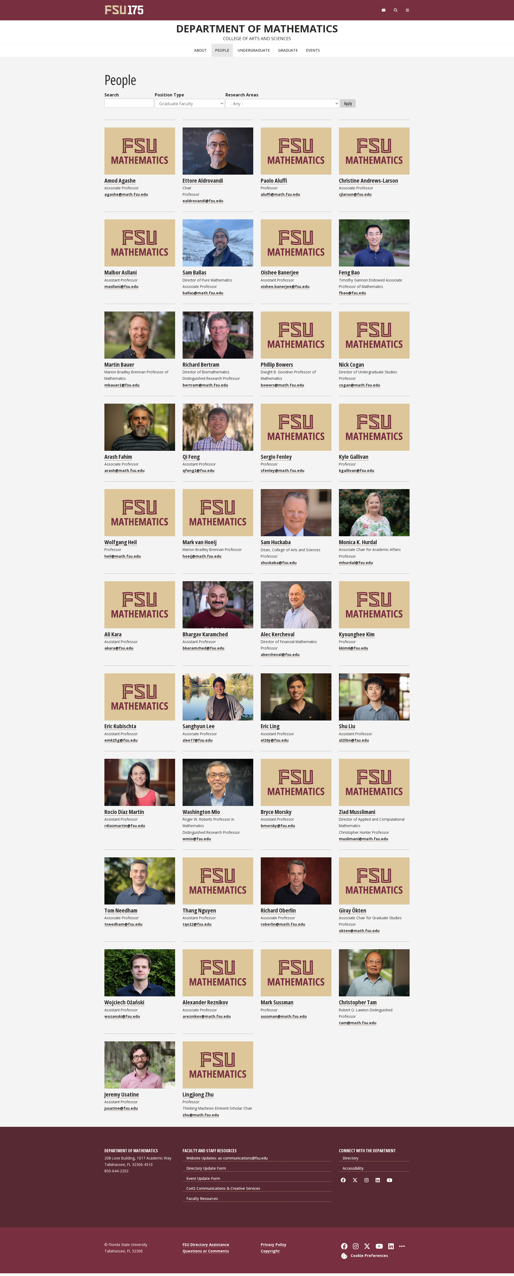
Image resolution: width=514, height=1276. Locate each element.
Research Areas (241, 95)
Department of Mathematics (257, 28)
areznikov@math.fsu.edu (207, 1016)
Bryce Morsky (276, 812)
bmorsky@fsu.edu (278, 825)
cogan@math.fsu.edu (359, 385)
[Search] (395, 10)
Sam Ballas (194, 272)
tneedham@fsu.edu (123, 924)
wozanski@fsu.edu (122, 1016)
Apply (348, 103)
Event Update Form (203, 1178)
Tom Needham (120, 910)
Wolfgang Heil (120, 542)
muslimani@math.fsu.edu (363, 838)
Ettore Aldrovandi (203, 180)
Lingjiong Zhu (198, 1094)
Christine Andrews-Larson (368, 180)
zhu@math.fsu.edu (201, 1114)
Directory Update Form (206, 1168)
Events (313, 50)
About (200, 50)
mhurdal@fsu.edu (356, 562)
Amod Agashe (120, 180)
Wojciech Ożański (124, 1002)
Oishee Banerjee (280, 272)
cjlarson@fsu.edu (355, 194)
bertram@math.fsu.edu (205, 385)
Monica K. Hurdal (358, 542)
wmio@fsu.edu (197, 838)
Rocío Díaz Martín (124, 812)
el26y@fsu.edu (275, 740)
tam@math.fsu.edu (357, 1022)
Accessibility (353, 1168)
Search (111, 95)
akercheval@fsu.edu (280, 654)
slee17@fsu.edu (198, 740)
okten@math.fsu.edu (359, 930)
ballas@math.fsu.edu (203, 292)
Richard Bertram (201, 364)
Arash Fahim (118, 456)
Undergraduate (254, 50)
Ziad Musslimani (357, 812)
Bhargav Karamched (205, 634)
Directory (350, 1158)
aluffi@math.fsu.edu (280, 194)
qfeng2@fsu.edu (198, 470)
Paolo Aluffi (274, 180)
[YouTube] (390, 1180)
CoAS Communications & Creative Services (223, 1188)
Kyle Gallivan (353, 456)
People (222, 50)
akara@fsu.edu (118, 648)
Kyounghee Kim (357, 634)
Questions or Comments (206, 1251)
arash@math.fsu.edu (124, 470)
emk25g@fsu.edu (121, 740)
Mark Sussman (277, 1002)
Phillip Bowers (277, 364)
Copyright (270, 1251)
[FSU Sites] (407, 10)
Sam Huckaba (276, 542)
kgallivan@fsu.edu (356, 470)
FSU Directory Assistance (206, 1244)
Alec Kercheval (277, 634)
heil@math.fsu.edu (122, 556)
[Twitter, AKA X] (356, 1180)
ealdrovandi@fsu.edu (203, 200)
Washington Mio (201, 812)
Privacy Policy (273, 1244)
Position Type (169, 95)
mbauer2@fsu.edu (121, 385)
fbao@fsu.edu (352, 292)
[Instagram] (367, 1180)
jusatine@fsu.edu (121, 1108)
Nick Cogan (351, 364)
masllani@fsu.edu (121, 286)
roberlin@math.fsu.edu (283, 924)
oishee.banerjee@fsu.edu (285, 286)
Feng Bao (349, 272)
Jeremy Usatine (121, 1094)
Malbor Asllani (120, 272)
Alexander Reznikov (205, 1002)
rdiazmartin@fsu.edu (124, 825)
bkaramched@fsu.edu (203, 648)
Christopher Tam (358, 1002)
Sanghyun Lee (199, 726)
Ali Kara (113, 634)
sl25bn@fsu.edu (354, 740)
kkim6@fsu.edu (353, 648)
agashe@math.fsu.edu (126, 194)
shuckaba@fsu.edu (279, 562)
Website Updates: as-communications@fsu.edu (227, 1158)
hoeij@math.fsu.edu (202, 556)
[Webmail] (383, 10)
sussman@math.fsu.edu (284, 1016)
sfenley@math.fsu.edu (282, 470)
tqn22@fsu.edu (197, 924)
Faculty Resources (202, 1198)
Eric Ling (270, 726)
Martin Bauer (119, 364)
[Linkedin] (379, 1180)
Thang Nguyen (199, 910)
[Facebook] (344, 1180)
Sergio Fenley (276, 456)
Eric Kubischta (120, 726)
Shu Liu (347, 726)
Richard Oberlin (278, 910)
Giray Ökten (352, 910)
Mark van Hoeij (200, 542)
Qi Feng (191, 456)
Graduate (288, 50)
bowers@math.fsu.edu (282, 385)
